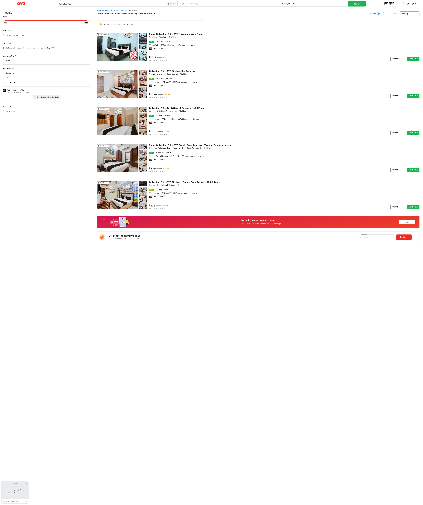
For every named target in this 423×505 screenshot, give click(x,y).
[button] (87, 13)
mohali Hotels (106, 10)
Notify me (403, 237)
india (98, 10)
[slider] (4, 21)
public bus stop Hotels (120, 10)
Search (357, 4)
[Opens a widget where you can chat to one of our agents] (15, 492)
